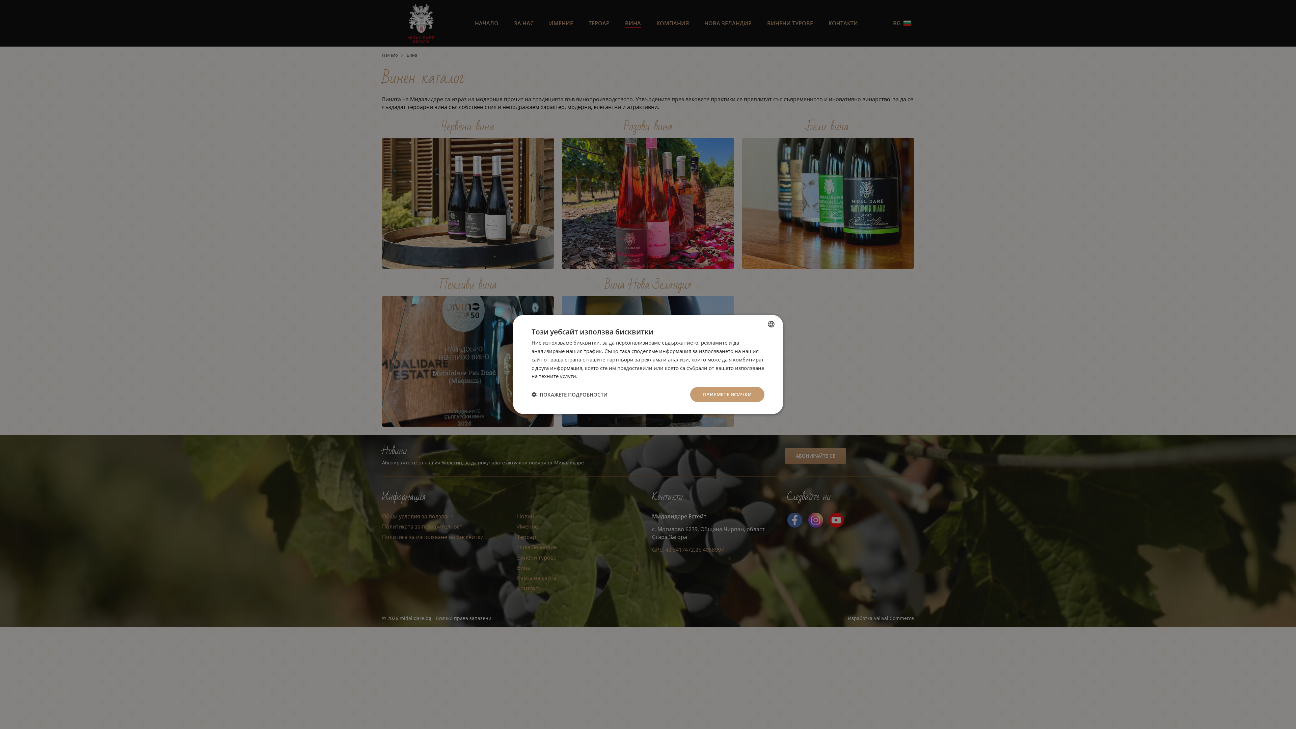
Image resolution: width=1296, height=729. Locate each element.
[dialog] (648, 364)
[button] (570, 394)
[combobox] (771, 324)
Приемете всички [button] (727, 394)
